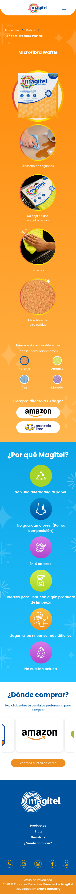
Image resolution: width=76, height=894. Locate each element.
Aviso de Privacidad (38, 880)
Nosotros (38, 837)
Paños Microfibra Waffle (23, 36)
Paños (30, 30)
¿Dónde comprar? (38, 843)
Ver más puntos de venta (38, 763)
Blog (38, 831)
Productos (38, 825)
